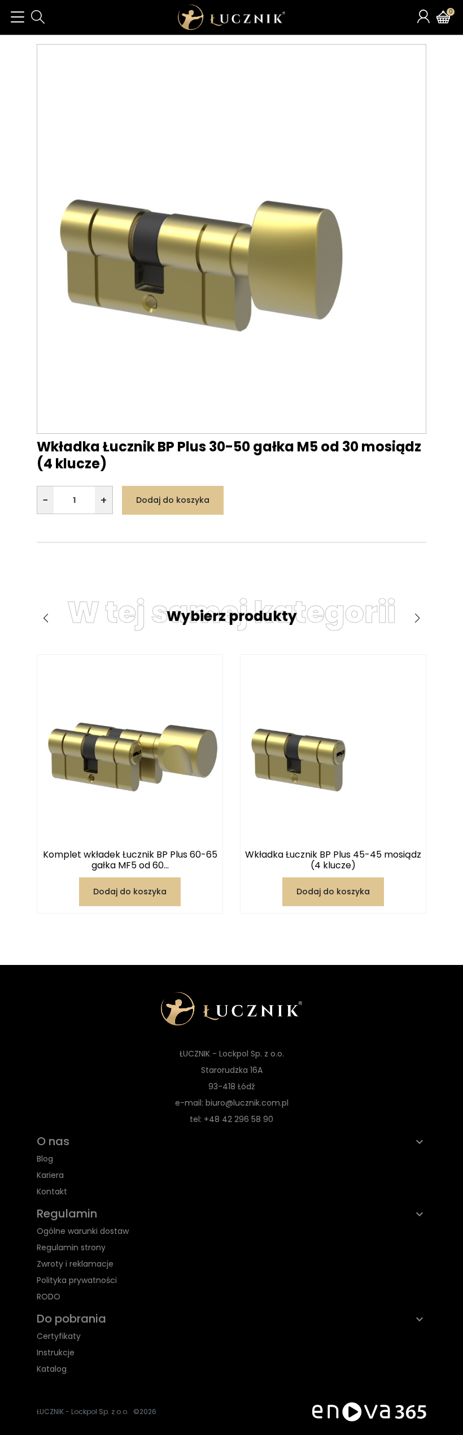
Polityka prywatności (77, 1280)
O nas (53, 1141)
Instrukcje (56, 1352)
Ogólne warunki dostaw (83, 1231)
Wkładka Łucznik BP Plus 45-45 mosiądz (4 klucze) (333, 860)
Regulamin (67, 1213)
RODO (48, 1296)
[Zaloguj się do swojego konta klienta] (423, 16)
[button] (38, 17)
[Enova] (369, 1411)
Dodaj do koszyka (172, 500)
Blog (45, 1158)
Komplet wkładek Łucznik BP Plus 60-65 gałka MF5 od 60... (130, 860)
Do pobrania (71, 1319)
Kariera (50, 1175)
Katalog (52, 1369)
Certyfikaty (59, 1336)
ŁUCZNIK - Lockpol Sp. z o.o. (83, 1411)
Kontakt (52, 1191)
